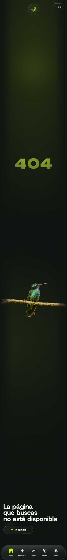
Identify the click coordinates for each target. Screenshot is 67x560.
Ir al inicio (20, 529)
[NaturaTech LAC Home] (33, 9)
